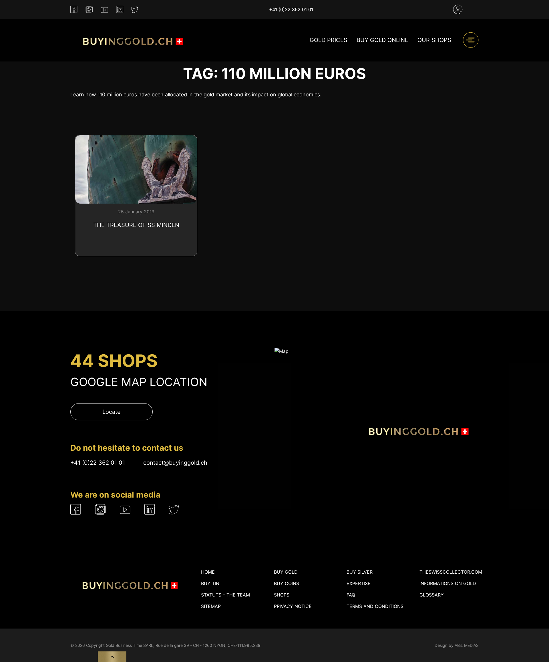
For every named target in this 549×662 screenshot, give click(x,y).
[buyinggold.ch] (131, 40)
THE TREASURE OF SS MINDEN (136, 225)
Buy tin (210, 583)
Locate (111, 411)
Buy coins (286, 583)
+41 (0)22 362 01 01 (291, 9)
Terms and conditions (375, 606)
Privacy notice (293, 606)
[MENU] (471, 40)
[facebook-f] (73, 9)
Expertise (359, 583)
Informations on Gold (447, 583)
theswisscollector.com (450, 572)
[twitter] (134, 9)
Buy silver (360, 572)
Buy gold (286, 572)
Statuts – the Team (225, 595)
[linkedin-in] (119, 9)
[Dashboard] (458, 9)
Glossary (431, 595)
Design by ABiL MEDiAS (457, 645)
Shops (281, 595)
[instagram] (89, 9)
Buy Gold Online (382, 40)
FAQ (351, 595)
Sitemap (211, 606)
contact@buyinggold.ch (175, 462)
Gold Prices (328, 40)
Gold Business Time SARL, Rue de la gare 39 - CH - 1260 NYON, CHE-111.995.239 (183, 645)
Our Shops (434, 40)
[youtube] (104, 9)
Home (208, 572)
